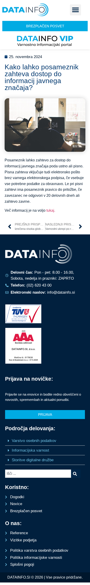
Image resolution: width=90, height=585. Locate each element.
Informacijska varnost (30, 450)
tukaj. (50, 210)
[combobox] (38, 474)
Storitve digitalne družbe (33, 460)
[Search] (76, 474)
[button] (75, 9)
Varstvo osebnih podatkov (34, 441)
